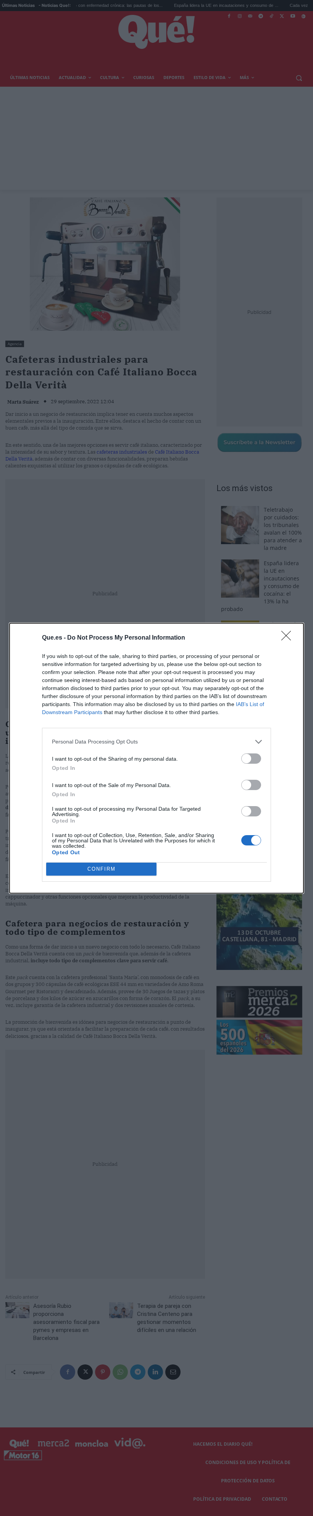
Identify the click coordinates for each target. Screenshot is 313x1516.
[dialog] (156, 758)
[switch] (251, 758)
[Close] (288, 638)
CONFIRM (101, 869)
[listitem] (156, 742)
